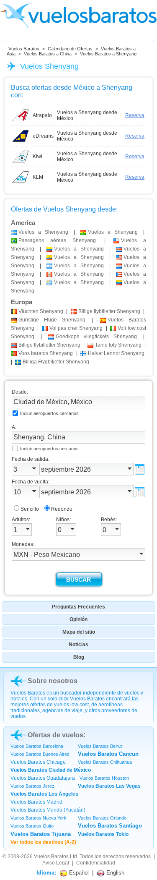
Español (78, 873)
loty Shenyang (118, 345)
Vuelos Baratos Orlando (102, 817)
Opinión (78, 619)
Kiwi (37, 156)
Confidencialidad (95, 863)
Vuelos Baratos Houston (104, 778)
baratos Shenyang (45, 353)
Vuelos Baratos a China (48, 53)
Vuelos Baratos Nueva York (38, 817)
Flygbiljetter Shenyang (56, 362)
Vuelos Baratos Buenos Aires (39, 754)
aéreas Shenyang (57, 240)
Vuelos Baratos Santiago (110, 826)
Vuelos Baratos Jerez (32, 786)
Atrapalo (42, 115)
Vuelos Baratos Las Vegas (109, 786)
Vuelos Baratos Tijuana (40, 834)
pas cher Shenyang (76, 328)
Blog (78, 657)
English (114, 873)
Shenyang (40, 311)
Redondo (61, 509)
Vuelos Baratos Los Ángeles (44, 794)
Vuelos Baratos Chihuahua (105, 762)
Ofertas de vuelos (55, 735)
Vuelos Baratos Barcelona (36, 746)
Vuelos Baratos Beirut (100, 746)
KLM (38, 177)
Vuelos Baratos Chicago (38, 762)
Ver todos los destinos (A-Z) (43, 842)
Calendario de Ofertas (70, 48)
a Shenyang (43, 232)
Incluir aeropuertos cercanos (49, 413)
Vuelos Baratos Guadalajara (42, 778)
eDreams (43, 136)
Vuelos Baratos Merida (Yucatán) (47, 810)
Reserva (134, 115)
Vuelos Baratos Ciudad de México (50, 770)
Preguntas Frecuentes (78, 607)
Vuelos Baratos (23, 48)
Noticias (78, 645)
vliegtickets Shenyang (96, 336)
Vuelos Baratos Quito (32, 825)
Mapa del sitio (78, 632)
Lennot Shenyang (116, 353)
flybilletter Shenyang (109, 311)
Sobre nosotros (52, 680)
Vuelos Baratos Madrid (36, 802)
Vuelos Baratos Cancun (108, 754)
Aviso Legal (55, 863)
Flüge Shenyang (51, 320)
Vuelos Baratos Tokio (103, 834)
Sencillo (30, 509)
